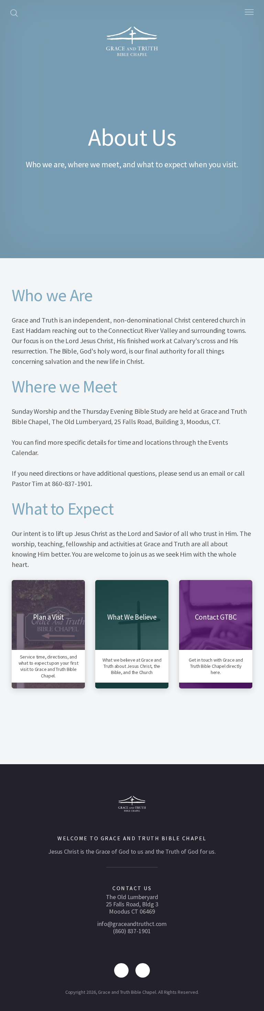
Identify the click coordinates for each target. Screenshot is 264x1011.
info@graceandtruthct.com (132, 924)
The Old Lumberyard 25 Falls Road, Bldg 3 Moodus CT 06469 (132, 904)
